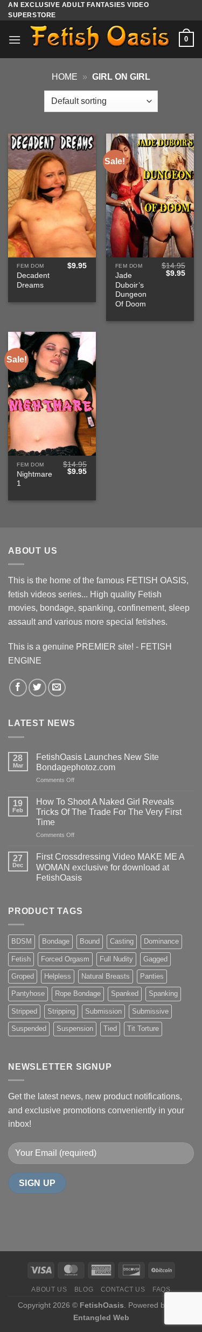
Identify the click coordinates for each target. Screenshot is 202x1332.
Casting (122, 941)
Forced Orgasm (65, 959)
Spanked (124, 993)
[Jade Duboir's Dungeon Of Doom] (150, 195)
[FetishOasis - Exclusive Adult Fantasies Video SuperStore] (100, 39)
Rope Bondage (78, 993)
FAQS (161, 1289)
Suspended (28, 1028)
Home (65, 76)
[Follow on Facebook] (18, 687)
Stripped (24, 1011)
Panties (152, 976)
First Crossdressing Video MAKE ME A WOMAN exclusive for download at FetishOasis (110, 867)
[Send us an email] (57, 687)
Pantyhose (28, 993)
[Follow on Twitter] (37, 687)
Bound (90, 941)
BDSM (21, 941)
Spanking (163, 993)
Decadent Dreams (33, 280)
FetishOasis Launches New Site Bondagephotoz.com (97, 762)
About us (49, 1289)
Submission (103, 1011)
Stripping (61, 1011)
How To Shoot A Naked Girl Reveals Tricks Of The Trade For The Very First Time (109, 812)
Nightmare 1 (34, 479)
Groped (22, 976)
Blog (83, 1289)
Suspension (75, 1028)
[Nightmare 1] (52, 394)
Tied (110, 1028)
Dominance (161, 941)
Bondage (55, 941)
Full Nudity (116, 959)
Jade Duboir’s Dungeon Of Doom (131, 289)
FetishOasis (102, 1305)
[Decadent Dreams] (52, 195)
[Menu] (14, 39)
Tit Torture (143, 1028)
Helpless (57, 976)
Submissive (150, 1011)
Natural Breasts (105, 976)
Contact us (123, 1289)
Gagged (155, 959)
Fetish (21, 959)
